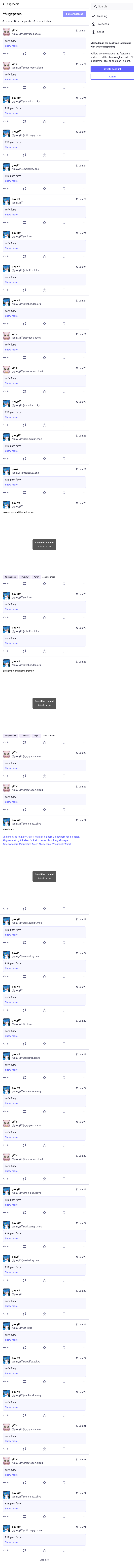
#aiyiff (30, 836)
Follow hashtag (74, 13)
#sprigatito (25, 844)
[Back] (3, 4)
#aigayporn (59, 836)
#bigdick (19, 840)
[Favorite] (44, 54)
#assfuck (29, 840)
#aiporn (48, 836)
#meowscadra (10, 844)
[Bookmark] (64, 54)
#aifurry (39, 836)
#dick (76, 836)
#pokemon (41, 840)
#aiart (67, 844)
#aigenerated (10, 836)
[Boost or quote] (25, 54)
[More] (84, 54)
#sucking (53, 840)
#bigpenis (8, 840)
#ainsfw (22, 836)
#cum (35, 844)
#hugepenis (45, 844)
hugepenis (13, 4)
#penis (69, 836)
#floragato (64, 840)
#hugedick (58, 844)
